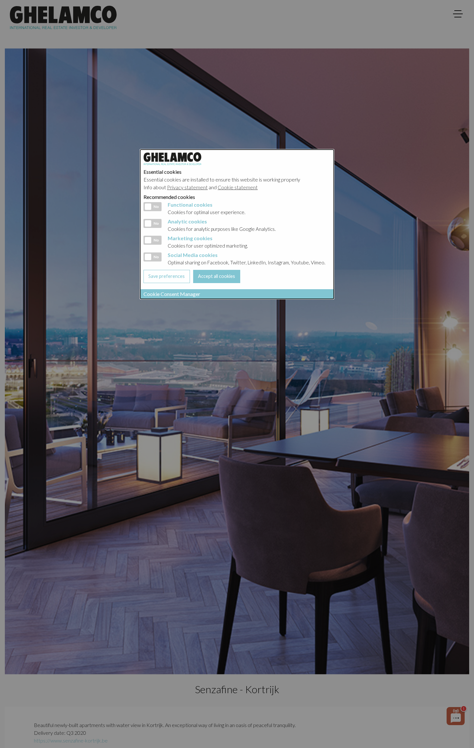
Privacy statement (187, 187)
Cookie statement (238, 187)
